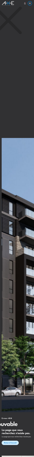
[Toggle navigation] (30, 3)
